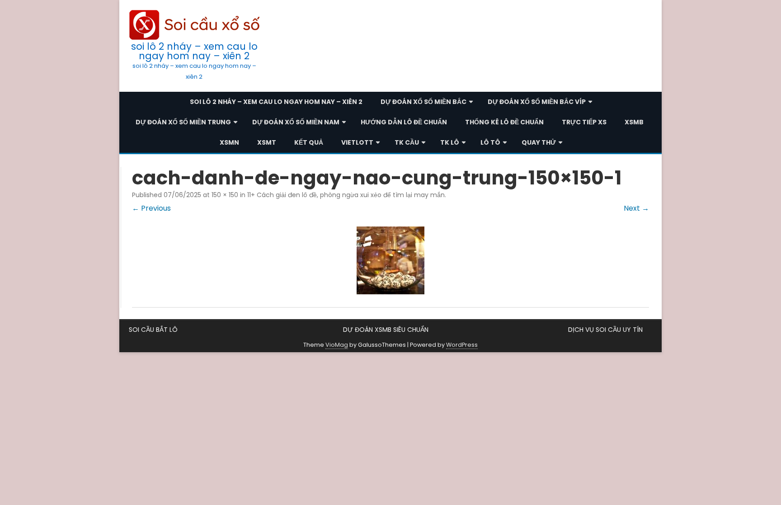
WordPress (462, 345)
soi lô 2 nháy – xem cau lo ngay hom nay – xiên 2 (194, 51)
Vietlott (357, 142)
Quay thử (539, 142)
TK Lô (449, 142)
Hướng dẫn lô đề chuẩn (404, 122)
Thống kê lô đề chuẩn (504, 122)
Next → (636, 208)
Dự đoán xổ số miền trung (183, 122)
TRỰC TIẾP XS (584, 122)
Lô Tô (490, 142)
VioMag (336, 345)
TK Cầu (407, 142)
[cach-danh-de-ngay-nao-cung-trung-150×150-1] (390, 260)
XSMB (634, 122)
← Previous (151, 208)
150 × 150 (225, 194)
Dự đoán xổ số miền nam (295, 122)
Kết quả (308, 142)
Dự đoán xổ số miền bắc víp (537, 101)
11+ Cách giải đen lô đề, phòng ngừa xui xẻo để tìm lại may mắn (346, 194)
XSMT (266, 142)
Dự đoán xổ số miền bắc (423, 101)
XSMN (229, 142)
